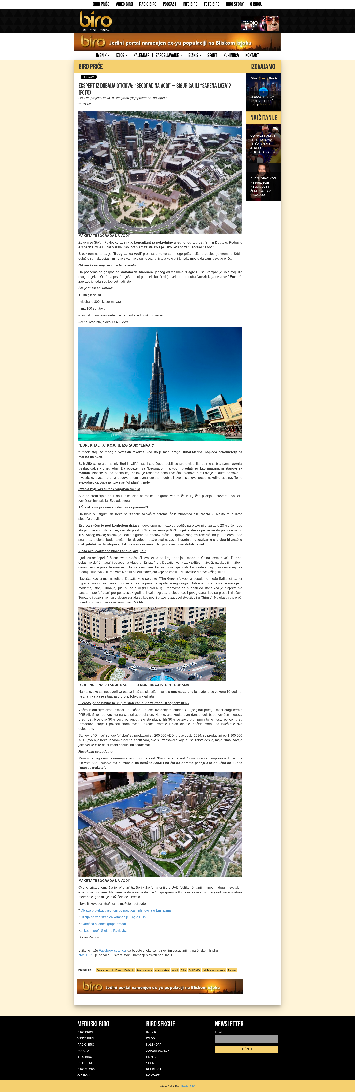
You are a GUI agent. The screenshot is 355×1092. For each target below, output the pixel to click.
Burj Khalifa (194, 970)
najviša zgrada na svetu (214, 970)
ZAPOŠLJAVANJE (168, 55)
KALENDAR (141, 55)
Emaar (118, 970)
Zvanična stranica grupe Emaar (103, 924)
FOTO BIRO (212, 4)
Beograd (232, 970)
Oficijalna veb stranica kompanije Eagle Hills (113, 917)
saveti (175, 970)
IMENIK (101, 55)
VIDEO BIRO (124, 4)
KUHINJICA (231, 55)
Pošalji (246, 1049)
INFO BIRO (190, 4)
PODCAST (169, 4)
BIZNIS (193, 55)
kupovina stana (144, 970)
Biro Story (235, 4)
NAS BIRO (86, 955)
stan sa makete (162, 970)
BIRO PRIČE (101, 4)
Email (218, 1032)
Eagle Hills (129, 970)
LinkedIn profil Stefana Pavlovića (104, 930)
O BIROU (256, 4)
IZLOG (120, 55)
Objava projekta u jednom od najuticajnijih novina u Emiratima (126, 910)
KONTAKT (252, 55)
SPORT (212, 55)
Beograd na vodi (105, 970)
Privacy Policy (187, 1085)
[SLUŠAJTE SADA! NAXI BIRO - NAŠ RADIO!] (263, 91)
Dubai (183, 970)
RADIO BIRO (148, 4)
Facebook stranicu (112, 950)
